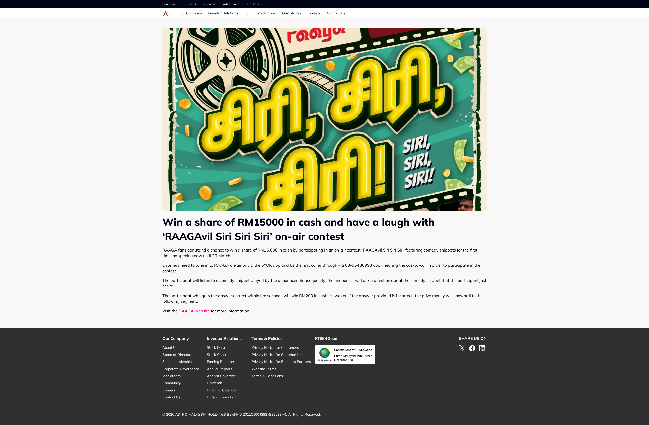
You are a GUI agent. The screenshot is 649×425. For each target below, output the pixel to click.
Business (189, 4)
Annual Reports (219, 368)
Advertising (231, 4)
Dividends (215, 383)
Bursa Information (221, 397)
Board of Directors (177, 354)
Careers (313, 13)
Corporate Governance (180, 368)
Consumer (169, 4)
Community (171, 383)
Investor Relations (223, 13)
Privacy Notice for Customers (275, 347)
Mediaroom (266, 13)
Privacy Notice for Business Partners (281, 361)
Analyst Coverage (221, 376)
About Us (169, 347)
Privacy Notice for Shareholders (277, 354)
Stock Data (216, 347)
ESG (247, 13)
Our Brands (253, 4)
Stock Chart (216, 354)
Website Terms (263, 368)
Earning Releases (221, 361)
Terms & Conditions (267, 376)
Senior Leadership (177, 361)
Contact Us (336, 13)
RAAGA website (194, 310)
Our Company (190, 13)
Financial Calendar (222, 390)
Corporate (209, 4)
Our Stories (291, 13)
